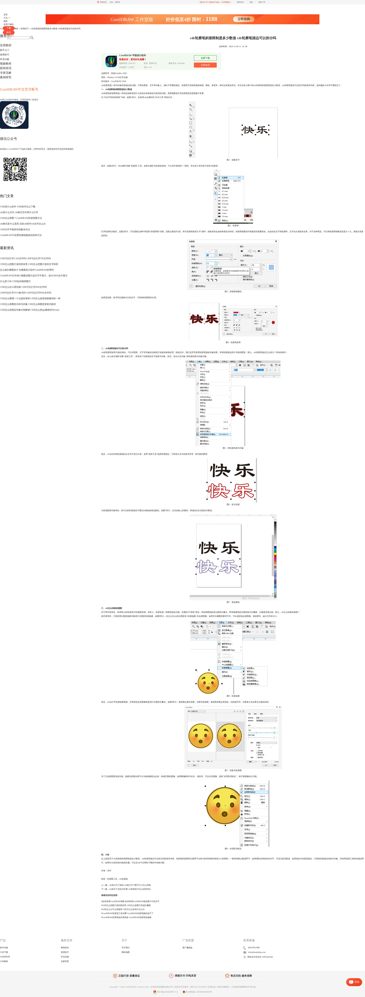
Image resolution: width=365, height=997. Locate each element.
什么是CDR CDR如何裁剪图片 (15, 281)
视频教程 (5, 63)
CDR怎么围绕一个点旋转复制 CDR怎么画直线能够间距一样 (30, 298)
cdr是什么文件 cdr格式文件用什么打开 (19, 212)
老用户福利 (9, 24)
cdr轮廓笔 (258, 85)
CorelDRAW (11, 7)
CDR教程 (4, 961)
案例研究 (5, 77)
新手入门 (4, 50)
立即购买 (205, 65)
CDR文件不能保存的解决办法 (15, 229)
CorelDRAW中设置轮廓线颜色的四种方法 (21, 235)
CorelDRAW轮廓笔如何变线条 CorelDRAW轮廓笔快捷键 (126, 917)
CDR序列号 (5, 957)
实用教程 (5, 45)
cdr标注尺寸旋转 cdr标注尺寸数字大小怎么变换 (130, 885)
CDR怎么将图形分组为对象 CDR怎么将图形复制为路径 (28, 304)
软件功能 (4, 948)
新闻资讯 (5, 68)
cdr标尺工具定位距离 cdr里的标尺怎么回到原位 (130, 889)
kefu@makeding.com (257, 952)
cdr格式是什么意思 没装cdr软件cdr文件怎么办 (23, 224)
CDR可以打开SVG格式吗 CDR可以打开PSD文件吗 (25, 292)
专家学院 (65, 961)
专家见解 (5, 72)
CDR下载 (4, 952)
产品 (6, 18)
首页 (6, 15)
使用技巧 (4, 54)
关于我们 (126, 948)
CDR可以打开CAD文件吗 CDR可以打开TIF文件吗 (25, 258)
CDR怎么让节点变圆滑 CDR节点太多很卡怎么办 (123, 909)
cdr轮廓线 (123, 879)
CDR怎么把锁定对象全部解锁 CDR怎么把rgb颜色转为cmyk (29, 310)
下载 (8, 28)
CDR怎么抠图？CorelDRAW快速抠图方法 (21, 218)
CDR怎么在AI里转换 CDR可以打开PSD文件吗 (23, 287)
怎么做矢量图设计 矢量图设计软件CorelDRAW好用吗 (27, 270)
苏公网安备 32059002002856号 (198, 992)
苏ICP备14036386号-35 (166, 992)
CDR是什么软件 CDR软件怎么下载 (17, 206)
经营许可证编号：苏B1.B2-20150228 (190, 987)
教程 (6, 21)
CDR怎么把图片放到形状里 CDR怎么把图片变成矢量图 (126, 905)
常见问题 (4, 59)
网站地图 (126, 952)
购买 (8, 32)
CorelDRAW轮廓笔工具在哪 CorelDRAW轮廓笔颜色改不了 (127, 913)
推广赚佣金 (187, 948)
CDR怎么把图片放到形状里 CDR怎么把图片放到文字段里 (29, 264)
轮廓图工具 (112, 879)
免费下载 (205, 58)
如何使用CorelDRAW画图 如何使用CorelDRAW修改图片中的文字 (130, 901)
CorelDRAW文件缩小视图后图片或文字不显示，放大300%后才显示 (33, 275)
